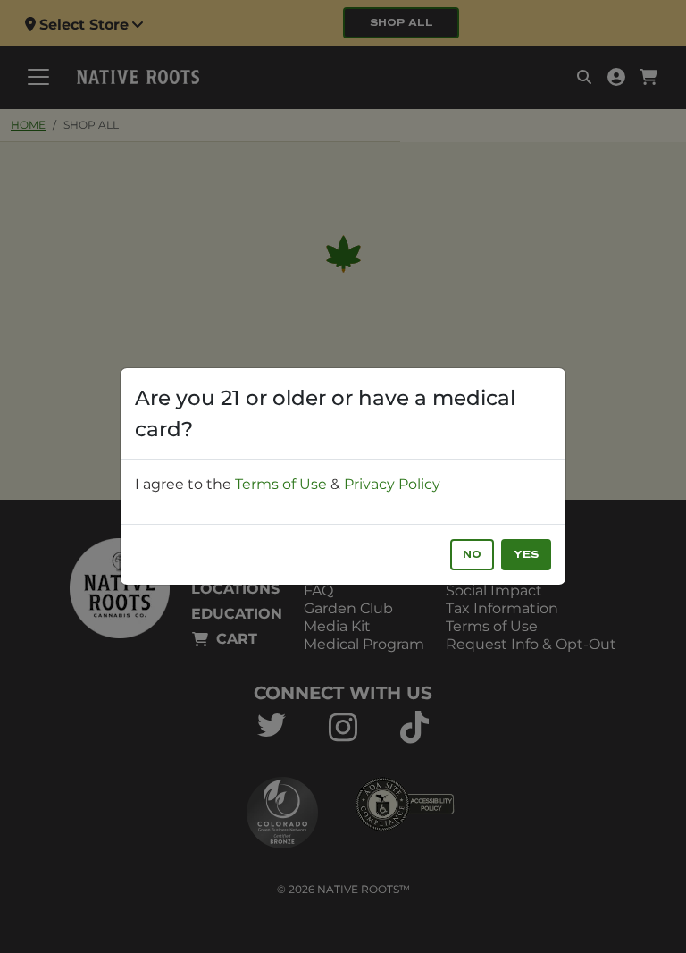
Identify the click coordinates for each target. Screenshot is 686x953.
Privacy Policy (392, 484)
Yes (526, 554)
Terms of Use (281, 484)
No (472, 554)
